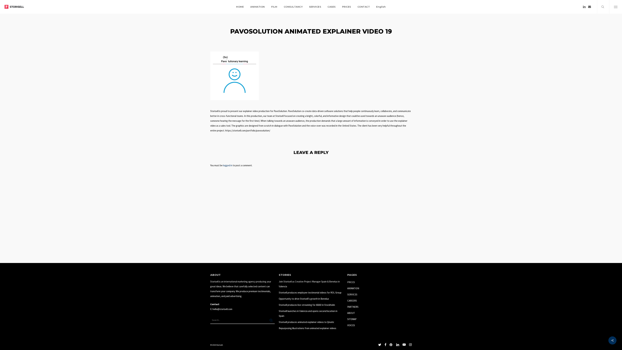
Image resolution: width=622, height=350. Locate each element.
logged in (227, 165)
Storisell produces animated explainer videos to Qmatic (306, 322)
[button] (615, 7)
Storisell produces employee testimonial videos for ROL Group (310, 292)
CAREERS (352, 300)
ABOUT (351, 313)
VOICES (351, 325)
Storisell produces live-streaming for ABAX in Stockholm (307, 304)
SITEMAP (352, 319)
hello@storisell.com (222, 309)
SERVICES (352, 294)
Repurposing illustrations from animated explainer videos (307, 328)
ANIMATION (353, 288)
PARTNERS (352, 306)
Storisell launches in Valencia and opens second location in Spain (308, 313)
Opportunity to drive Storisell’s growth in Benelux (304, 298)
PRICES (351, 282)
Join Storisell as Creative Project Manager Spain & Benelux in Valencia (309, 284)
